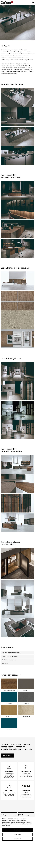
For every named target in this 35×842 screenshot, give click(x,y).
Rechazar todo (17, 838)
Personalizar (17, 834)
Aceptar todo (17, 830)
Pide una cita (7, 755)
